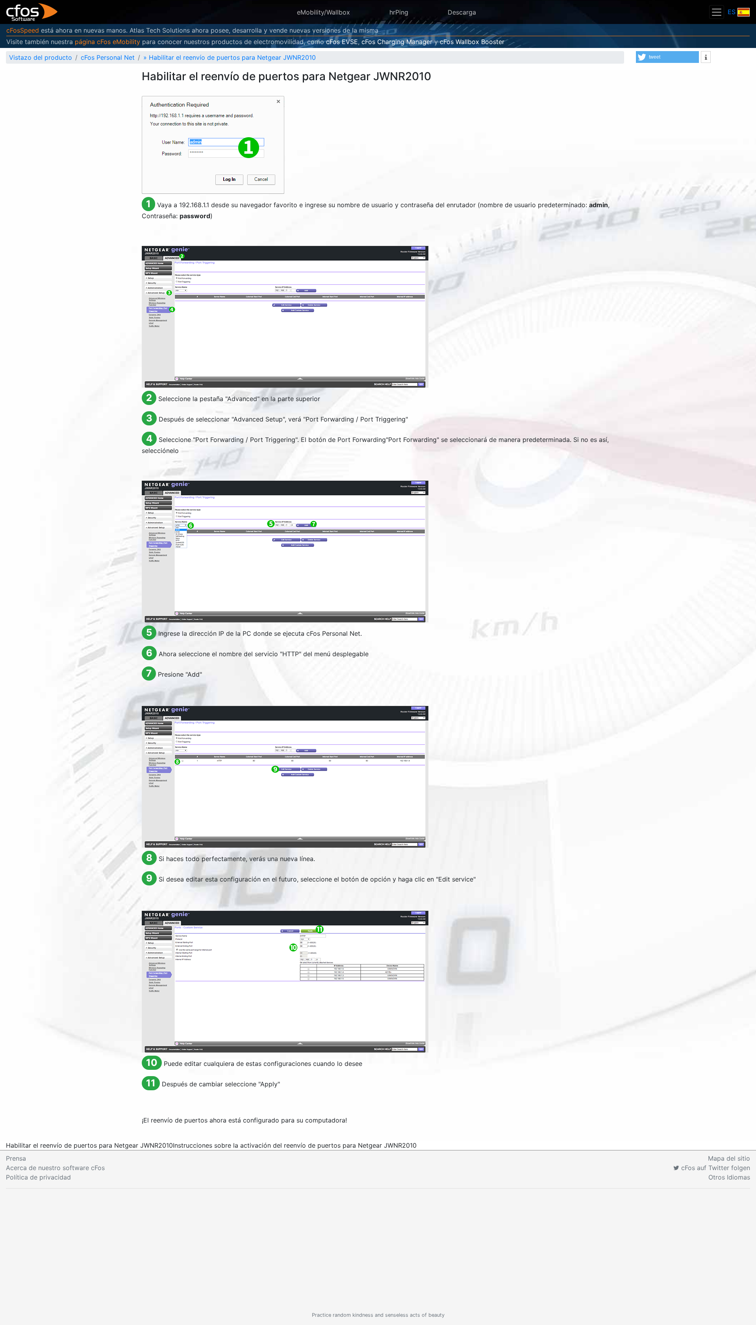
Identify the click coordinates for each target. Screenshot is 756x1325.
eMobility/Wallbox (323, 12)
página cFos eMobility (107, 42)
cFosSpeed (22, 30)
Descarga (462, 12)
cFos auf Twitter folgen (714, 1168)
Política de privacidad (38, 1177)
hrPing (398, 12)
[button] (667, 57)
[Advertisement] (378, 1250)
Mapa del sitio (729, 1158)
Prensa (16, 1158)
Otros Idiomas (729, 1177)
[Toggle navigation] (716, 12)
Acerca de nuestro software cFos (55, 1168)
